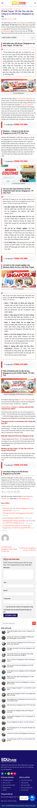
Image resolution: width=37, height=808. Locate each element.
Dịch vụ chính (6, 782)
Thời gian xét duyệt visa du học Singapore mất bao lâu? (21, 649)
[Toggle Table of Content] (32, 37)
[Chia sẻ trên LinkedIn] (18, 492)
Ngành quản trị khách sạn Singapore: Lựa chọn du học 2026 (21, 683)
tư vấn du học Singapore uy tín (26, 98)
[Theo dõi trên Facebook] (2, 773)
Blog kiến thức (7, 787)
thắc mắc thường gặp (25, 399)
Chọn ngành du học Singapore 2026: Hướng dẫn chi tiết (21, 671)
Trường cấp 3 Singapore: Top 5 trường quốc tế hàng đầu (21, 717)
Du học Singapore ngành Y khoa (17, 518)
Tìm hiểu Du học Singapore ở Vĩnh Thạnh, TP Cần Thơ (9, 549)
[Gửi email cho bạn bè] (12, 492)
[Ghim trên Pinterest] (15, 492)
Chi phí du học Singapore (10, 407)
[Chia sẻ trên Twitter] (8, 492)
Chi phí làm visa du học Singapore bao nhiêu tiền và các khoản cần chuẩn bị (20, 654)
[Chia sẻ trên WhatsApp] (2, 492)
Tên (5, 582)
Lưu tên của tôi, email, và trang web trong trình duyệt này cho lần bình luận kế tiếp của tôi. (18, 609)
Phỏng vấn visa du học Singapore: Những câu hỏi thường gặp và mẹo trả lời (20, 637)
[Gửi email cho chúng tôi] (5, 773)
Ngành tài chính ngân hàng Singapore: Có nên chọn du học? (20, 677)
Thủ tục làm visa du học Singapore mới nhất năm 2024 (20, 666)
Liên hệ (5, 790)
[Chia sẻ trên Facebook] (5, 492)
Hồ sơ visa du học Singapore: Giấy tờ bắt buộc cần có (21, 660)
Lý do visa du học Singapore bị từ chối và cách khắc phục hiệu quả (21, 643)
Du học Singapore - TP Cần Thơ (11, 9)
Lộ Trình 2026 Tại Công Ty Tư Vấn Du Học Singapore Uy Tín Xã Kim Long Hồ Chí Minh (18, 528)
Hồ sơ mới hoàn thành (9, 785)
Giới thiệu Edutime (8, 780)
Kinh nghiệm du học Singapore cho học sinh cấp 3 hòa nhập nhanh (21, 700)
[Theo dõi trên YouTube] (11, 773)
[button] (2, 3)
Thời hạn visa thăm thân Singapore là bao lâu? (21, 733)
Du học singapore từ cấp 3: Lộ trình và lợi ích (20, 722)
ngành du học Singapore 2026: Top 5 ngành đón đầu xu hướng (21, 694)
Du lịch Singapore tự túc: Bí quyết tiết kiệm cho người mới (21, 728)
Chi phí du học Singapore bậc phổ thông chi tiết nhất (20, 711)
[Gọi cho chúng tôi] (8, 773)
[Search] (35, 3)
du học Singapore (21, 23)
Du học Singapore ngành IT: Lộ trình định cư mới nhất (21, 688)
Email (5, 590)
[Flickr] (14, 773)
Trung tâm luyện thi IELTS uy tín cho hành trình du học (21, 739)
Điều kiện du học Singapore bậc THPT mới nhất (21, 705)
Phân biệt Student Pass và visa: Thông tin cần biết (21, 631)
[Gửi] (34, 623)
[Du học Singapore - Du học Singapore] (18, 3)
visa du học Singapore (26, 105)
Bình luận (6, 567)
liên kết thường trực (22, 498)
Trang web (6, 598)
